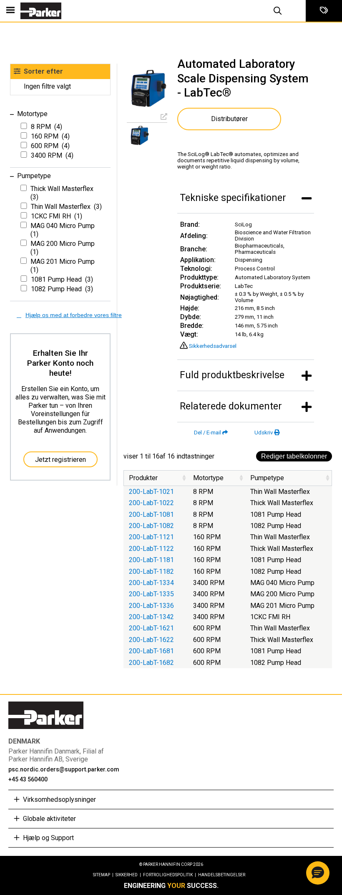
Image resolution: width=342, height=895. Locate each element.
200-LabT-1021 (151, 492)
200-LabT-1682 (151, 663)
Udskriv (263, 432)
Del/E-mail (207, 432)
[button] (317, 873)
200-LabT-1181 (151, 560)
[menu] (10, 10)
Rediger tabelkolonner (294, 456)
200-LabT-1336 (151, 606)
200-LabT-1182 (151, 571)
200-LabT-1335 (151, 594)
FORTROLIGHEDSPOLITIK (169, 875)
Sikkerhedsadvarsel (212, 346)
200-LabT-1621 (151, 628)
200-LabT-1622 (151, 640)
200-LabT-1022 (151, 503)
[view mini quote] (323, 11)
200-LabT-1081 (151, 514)
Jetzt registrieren (60, 460)
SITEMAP (103, 875)
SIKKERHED (128, 875)
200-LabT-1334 (151, 583)
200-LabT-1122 (151, 549)
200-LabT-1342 (151, 617)
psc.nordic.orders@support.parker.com (63, 769)
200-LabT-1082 (151, 526)
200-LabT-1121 (151, 537)
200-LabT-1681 (151, 651)
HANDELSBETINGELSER (221, 875)
